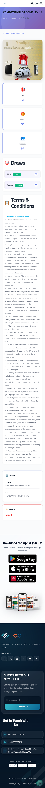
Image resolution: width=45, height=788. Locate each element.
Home (4, 18)
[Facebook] (4, 658)
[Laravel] (4, 3)
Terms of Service (29, 784)
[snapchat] (36, 658)
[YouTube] (30, 658)
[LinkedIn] (23, 658)
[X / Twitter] (10, 658)
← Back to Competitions (13, 33)
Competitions (15, 18)
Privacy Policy (14, 784)
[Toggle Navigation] (41, 3)
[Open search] (32, 3)
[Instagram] (17, 658)
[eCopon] (5, 635)
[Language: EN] (36, 3)
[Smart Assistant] (39, 783)
